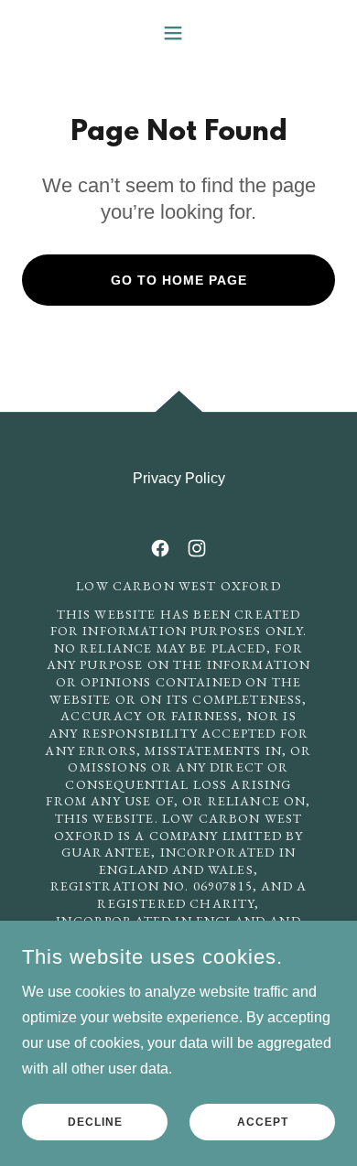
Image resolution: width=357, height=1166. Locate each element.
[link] (160, 548)
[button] (178, 33)
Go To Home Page (179, 280)
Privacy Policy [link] (179, 478)
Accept (262, 1122)
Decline (95, 1122)
